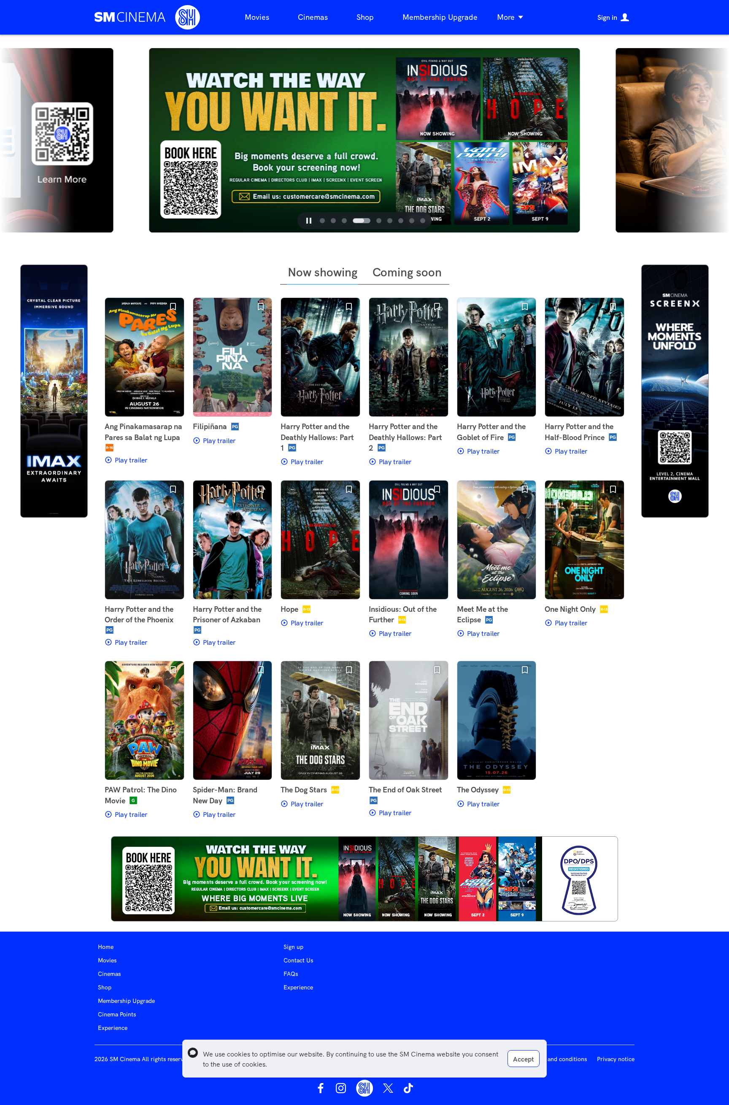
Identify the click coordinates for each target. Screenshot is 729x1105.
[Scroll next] (595, 140)
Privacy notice (615, 1059)
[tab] (322, 220)
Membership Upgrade (440, 17)
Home (105, 946)
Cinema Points (117, 1014)
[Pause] (309, 221)
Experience (112, 1027)
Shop (365, 17)
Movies (257, 17)
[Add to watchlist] (173, 307)
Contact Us (298, 960)
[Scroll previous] (133, 140)
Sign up (293, 946)
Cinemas (313, 17)
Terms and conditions (558, 1059)
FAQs (291, 973)
